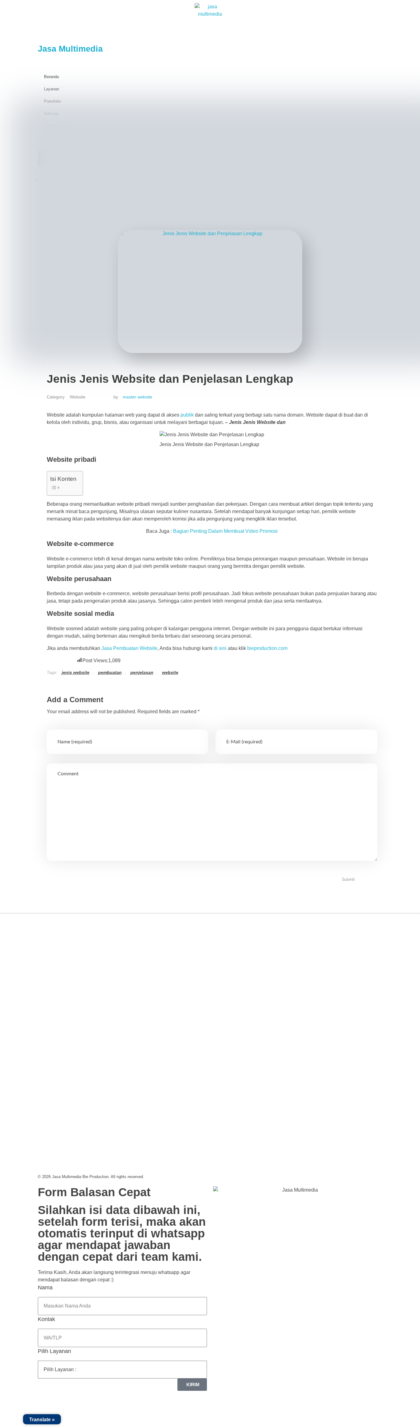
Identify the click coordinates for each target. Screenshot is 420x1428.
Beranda (51, 76)
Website (77, 396)
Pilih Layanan (54, 1351)
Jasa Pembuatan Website (129, 648)
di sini (220, 648)
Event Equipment (238, 982)
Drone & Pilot (233, 996)
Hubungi (142, 982)
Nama (45, 1287)
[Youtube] (94, 979)
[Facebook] (48, 979)
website (170, 672)
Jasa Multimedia (70, 48)
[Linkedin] (79, 979)
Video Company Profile (244, 925)
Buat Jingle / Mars (238, 968)
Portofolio (143, 954)
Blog (138, 968)
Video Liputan (234, 940)
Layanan (51, 89)
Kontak (46, 1319)
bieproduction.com (267, 648)
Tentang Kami (148, 940)
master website (137, 396)
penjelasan (141, 672)
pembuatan (110, 672)
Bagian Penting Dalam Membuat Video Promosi (225, 531)
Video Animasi (235, 954)
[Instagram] (64, 979)
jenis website (75, 672)
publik (187, 414)
